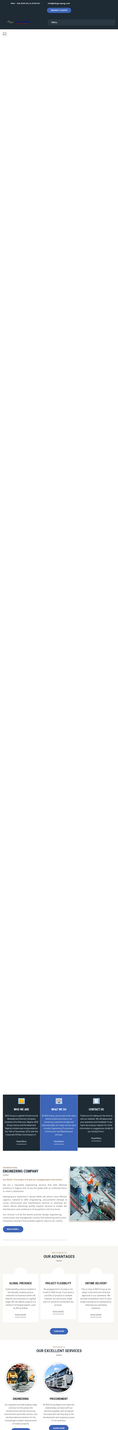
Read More (21, 1141)
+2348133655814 (102, 3)
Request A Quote (59, 10)
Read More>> (13, 1229)
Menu (54, 22)
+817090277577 (85, 3)
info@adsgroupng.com (59, 3)
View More (59, 1331)
